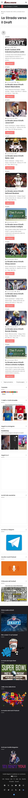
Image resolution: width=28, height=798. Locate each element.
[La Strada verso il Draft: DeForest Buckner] (16, 180)
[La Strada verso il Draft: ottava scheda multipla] (16, 352)
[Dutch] (8, 392)
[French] (6, 392)
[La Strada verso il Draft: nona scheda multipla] (16, 214)
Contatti (17, 781)
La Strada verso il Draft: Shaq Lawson (14, 262)
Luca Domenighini (10, 82)
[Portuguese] (12, 392)
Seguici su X (5, 455)
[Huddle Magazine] (10, 2)
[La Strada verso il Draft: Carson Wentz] (16, 284)
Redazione (8, 47)
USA (3, 779)
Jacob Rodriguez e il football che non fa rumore (15, 6)
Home (3, 11)
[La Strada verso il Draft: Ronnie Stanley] (16, 318)
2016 (14, 11)
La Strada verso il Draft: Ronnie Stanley (14, 330)
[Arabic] (14, 392)
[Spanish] (10, 392)
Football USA (9, 11)
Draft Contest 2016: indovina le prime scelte (14, 51)
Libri (11, 779)
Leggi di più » (9, 63)
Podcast (7, 779)
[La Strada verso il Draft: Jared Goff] (16, 109)
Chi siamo (11, 781)
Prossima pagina (20, 382)
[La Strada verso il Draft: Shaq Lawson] (16, 250)
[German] (4, 392)
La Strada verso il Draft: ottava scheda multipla (14, 363)
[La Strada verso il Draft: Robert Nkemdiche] (16, 75)
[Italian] (16, 392)
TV (14, 779)
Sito (20, 779)
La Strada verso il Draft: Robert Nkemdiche (14, 85)
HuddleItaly (5, 431)
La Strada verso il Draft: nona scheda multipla (14, 225)
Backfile (24, 779)
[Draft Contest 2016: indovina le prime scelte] (16, 42)
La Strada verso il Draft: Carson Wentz (14, 295)
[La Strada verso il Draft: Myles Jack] (16, 145)
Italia (17, 779)
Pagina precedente (8, 382)
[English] (2, 392)
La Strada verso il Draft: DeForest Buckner (14, 192)
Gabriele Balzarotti (10, 118)
